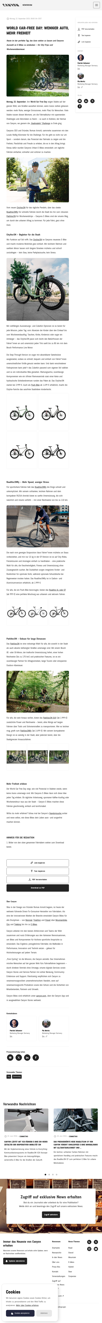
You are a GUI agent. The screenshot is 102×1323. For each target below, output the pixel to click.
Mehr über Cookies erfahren (27, 1305)
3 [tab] (53, 1174)
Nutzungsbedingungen (58, 1307)
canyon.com (57, 1296)
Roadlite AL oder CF (57, 590)
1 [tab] (45, 1174)
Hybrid (70, 1267)
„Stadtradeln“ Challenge (40, 123)
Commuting (17, 1076)
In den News (57, 1257)
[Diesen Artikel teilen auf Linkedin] (27, 1057)
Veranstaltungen (58, 1276)
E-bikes (71, 1262)
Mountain (72, 1257)
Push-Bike (35, 385)
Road (70, 1248)
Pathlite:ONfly (25, 731)
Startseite (56, 1248)
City (9, 1076)
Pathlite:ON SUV (49, 718)
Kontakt (55, 1272)
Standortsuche (55, 813)
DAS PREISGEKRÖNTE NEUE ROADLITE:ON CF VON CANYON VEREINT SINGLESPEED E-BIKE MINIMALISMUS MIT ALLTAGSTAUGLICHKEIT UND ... (76, 1145)
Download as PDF (38, 888)
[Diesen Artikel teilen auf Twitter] (19, 1057)
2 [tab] (49, 1174)
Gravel (70, 1253)
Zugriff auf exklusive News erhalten (58, 1284)
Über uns (55, 1262)
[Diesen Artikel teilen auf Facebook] (36, 1057)
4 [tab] (56, 1174)
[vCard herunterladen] (32, 1020)
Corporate (72, 1276)
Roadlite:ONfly (12, 212)
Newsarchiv (56, 1253)
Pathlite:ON (11, 216)
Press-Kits (56, 1267)
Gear (70, 1272)
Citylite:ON (21, 207)
